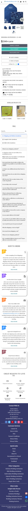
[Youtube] (21, 422)
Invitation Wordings (14, 494)
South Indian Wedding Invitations (14, 474)
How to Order (14, 431)
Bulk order (14, 49)
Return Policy (14, 439)
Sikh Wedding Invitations (14, 471)
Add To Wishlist (15, 57)
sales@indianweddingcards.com (11, 313)
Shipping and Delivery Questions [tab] (12, 136)
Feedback (14, 461)
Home (14, 448)
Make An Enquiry (14, 60)
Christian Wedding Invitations (14, 468)
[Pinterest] (12, 422)
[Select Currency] (18, 2)
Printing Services (14, 501)
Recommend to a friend (14, 456)
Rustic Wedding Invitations (14, 479)
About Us (14, 453)
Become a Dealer (14, 491)
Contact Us (14, 428)
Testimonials (14, 458)
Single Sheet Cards (14, 481)
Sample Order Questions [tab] (10, 139)
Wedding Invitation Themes (14, 499)
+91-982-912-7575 (14, 414)
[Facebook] (6, 422)
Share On (12, 64)
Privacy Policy (14, 441)
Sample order (14, 45)
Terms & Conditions (14, 436)
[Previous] (2, 113)
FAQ (14, 433)
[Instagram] (18, 422)
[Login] (24, 2)
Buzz (14, 451)
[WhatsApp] (16, 64)
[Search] (26, 2)
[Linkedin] (15, 422)
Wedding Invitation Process (14, 496)
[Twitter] (9, 422)
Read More (14, 269)
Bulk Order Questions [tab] (9, 143)
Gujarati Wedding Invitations (14, 476)
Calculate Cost (14, 52)
